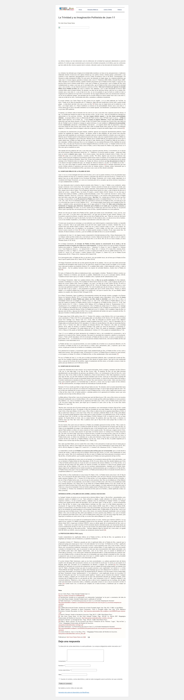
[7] (118, 354)
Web (59, 674)
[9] (66, 421)
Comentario (62, 661)
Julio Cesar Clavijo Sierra (73, 637)
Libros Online (108, 9)
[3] (63, 156)
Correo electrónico (64, 670)
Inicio (80, 9)
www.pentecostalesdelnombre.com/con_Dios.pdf (71, 633)
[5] (79, 230)
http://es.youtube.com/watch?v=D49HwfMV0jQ (71, 595)
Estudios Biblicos (93, 9)
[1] (93, 104)
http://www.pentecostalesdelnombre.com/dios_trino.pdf (97, 618)
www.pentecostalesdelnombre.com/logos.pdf (70, 625)
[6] (62, 269)
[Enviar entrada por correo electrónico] (88, 637)
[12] (63, 583)
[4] (105, 164)
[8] (62, 383)
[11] (115, 564)
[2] (124, 128)
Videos (119, 9)
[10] (105, 530)
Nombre (61, 665)
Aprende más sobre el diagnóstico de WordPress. (73, 692)
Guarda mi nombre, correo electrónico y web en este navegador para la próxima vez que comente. (92, 679)
